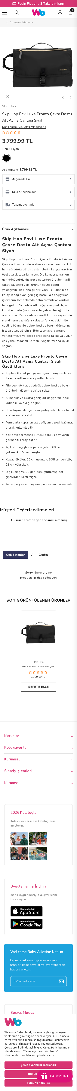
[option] (38, 65)
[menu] (4, 12)
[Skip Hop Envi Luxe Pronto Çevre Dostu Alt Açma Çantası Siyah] (38, 633)
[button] (63, 97)
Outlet (43, 555)
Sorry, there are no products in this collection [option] (38, 575)
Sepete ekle (38, 687)
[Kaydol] (61, 981)
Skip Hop (9, 106)
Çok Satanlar (15, 555)
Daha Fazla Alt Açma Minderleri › (24, 127)
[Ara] (16, 12)
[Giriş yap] (60, 12)
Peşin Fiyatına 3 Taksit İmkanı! (41, 3)
